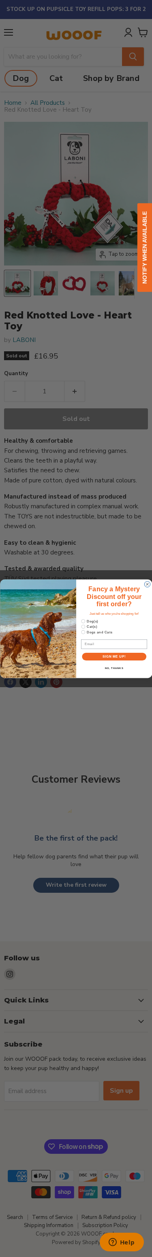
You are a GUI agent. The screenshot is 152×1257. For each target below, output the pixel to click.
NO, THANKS (114, 668)
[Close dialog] (147, 584)
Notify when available (144, 247)
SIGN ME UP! (114, 656)
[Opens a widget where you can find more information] (121, 1243)
